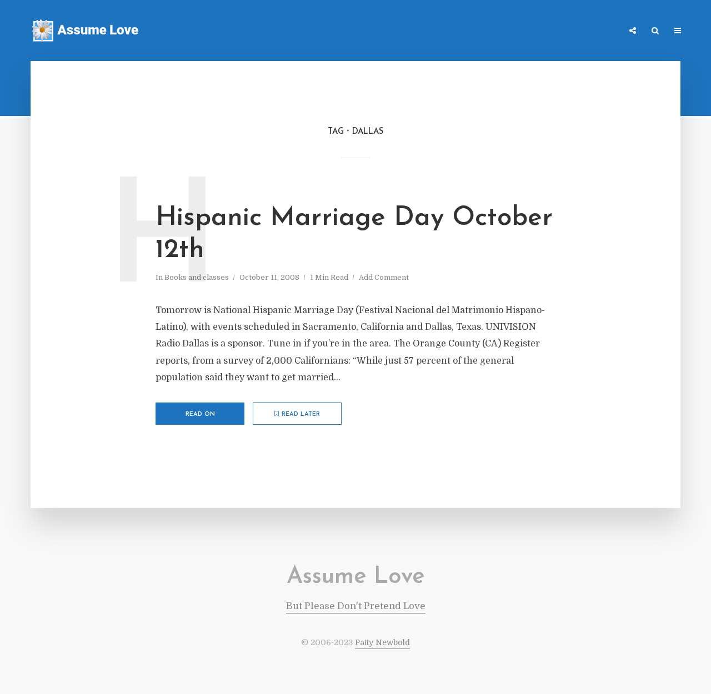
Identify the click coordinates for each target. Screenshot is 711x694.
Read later (301, 414)
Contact (560, 31)
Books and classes (196, 277)
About (603, 31)
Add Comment (384, 277)
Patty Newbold (382, 642)
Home (464, 31)
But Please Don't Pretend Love (355, 606)
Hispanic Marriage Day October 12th (354, 234)
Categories (509, 31)
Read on (200, 414)
